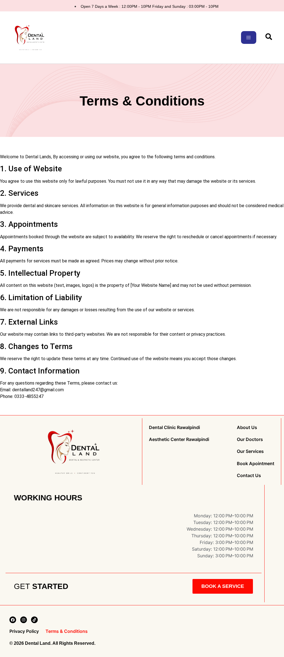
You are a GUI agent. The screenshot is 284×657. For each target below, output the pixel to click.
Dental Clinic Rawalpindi (174, 427)
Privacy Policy (24, 631)
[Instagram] (23, 619)
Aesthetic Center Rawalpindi (179, 439)
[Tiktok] (34, 619)
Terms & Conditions (66, 631)
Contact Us (249, 475)
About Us (247, 427)
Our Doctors (250, 439)
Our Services (250, 451)
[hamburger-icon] (248, 37)
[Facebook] (12, 619)
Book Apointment (255, 463)
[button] (268, 38)
